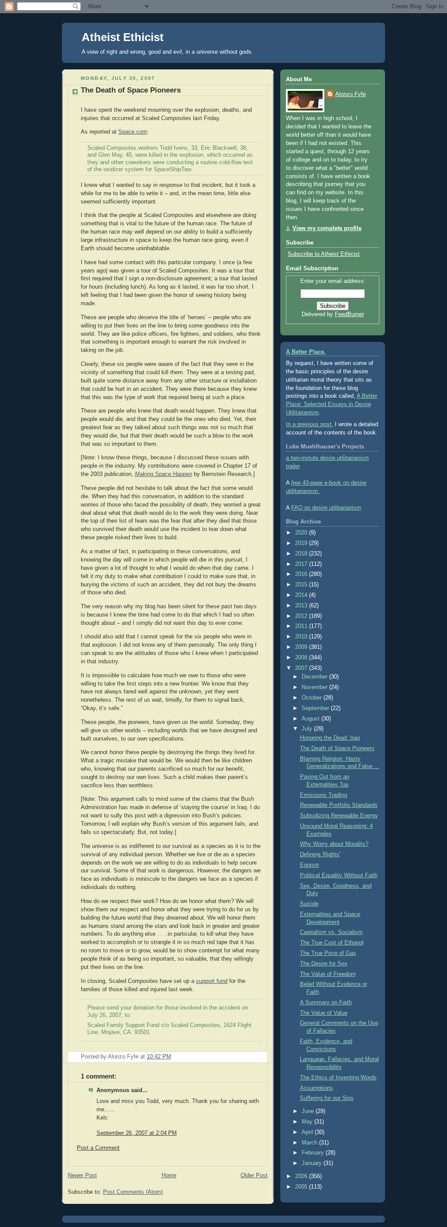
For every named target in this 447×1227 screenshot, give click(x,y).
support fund (211, 981)
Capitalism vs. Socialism (331, 932)
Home (169, 1175)
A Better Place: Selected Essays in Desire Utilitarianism (331, 404)
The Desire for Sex (323, 964)
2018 (302, 554)
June (309, 1111)
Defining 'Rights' (320, 854)
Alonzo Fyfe (350, 94)
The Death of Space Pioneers (131, 90)
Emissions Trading (323, 795)
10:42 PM (159, 1057)
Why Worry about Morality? (334, 844)
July (308, 729)
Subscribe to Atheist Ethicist (324, 254)
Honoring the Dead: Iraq (330, 738)
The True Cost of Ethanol (332, 943)
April (308, 1132)
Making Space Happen (163, 474)
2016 (302, 574)
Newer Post (82, 1175)
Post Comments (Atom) (133, 1192)
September (316, 708)
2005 (302, 1187)
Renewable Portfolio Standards (339, 805)
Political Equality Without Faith (339, 875)
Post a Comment (98, 1148)
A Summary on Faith (326, 1003)
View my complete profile (326, 228)
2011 (302, 626)
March (310, 1143)
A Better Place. (306, 352)
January (312, 1163)
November (315, 687)
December (315, 677)
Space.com (132, 132)
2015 (302, 585)
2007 (302, 668)
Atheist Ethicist (123, 37)
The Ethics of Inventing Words (338, 1078)
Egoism (309, 865)
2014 (302, 595)
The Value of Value (323, 1013)
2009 (302, 647)
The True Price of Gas (328, 953)
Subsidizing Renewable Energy (339, 816)
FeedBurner (349, 314)
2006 (302, 1176)
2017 (302, 564)
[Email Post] (260, 1057)
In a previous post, (309, 424)
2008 (302, 658)
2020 (302, 533)
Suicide (309, 904)
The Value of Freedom (328, 974)
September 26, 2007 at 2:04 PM (136, 1133)
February (314, 1153)
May (308, 1122)
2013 (302, 606)
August (311, 719)
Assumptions (316, 1088)
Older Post (254, 1175)
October (312, 698)
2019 (302, 543)
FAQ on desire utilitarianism (326, 508)
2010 (302, 637)
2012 (302, 616)
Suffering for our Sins (327, 1098)
